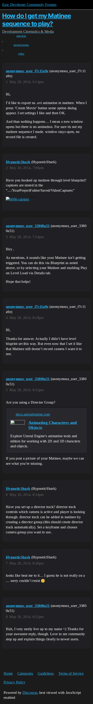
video (21, 53)
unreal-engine (21, 44)
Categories (25, 673)
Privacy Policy (14, 682)
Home (8, 673)
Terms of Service (71, 673)
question (21, 35)
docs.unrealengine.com (33, 414)
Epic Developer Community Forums (29, 5)
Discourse (30, 693)
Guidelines (46, 673)
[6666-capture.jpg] (20, 199)
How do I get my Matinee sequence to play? (36, 20)
